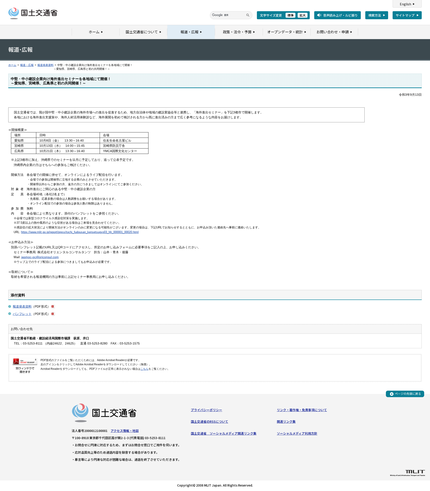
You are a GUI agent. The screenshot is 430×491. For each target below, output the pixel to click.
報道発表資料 (45, 65)
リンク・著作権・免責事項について (302, 410)
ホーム (12, 65)
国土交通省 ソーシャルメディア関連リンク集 (223, 433)
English (405, 4)
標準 (290, 15)
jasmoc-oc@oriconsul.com (40, 257)
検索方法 (374, 15)
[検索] (248, 15)
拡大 (302, 15)
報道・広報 (27, 65)
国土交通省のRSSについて (209, 421)
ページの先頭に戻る (408, 394)
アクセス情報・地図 (125, 430)
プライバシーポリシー (206, 410)
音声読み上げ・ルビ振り (340, 15)
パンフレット (22, 314)
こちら (144, 368)
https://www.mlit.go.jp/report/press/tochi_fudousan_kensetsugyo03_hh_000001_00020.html (80, 232)
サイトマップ (405, 15)
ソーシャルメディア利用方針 (297, 433)
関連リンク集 (286, 421)
